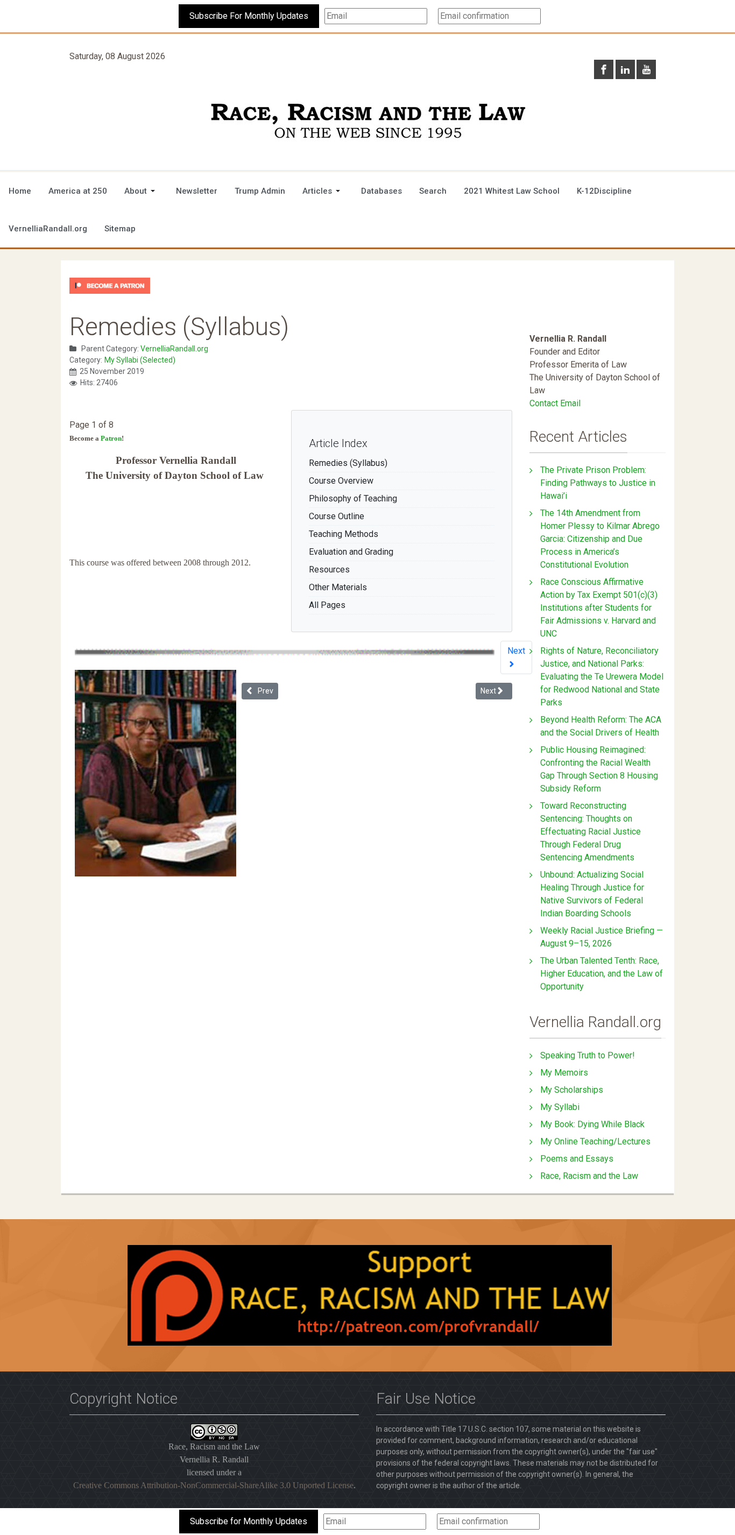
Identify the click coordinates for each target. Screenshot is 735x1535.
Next (516, 651)
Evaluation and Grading (351, 552)
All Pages (327, 605)
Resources (329, 569)
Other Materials (338, 587)
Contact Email (555, 403)
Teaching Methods (343, 534)
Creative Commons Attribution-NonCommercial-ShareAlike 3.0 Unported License (213, 1485)
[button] (141, 191)
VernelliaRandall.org (174, 348)
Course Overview (341, 481)
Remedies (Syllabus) (348, 463)
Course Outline (336, 516)
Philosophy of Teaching (353, 498)
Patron (111, 438)
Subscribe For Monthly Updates (248, 16)
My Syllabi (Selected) (139, 360)
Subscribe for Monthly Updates (248, 1521)
